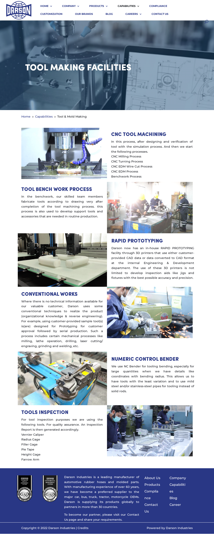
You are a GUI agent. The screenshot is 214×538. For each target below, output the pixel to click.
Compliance (158, 6)
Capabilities (127, 6)
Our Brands (84, 13)
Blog (109, 13)
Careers (131, 13)
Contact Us (160, 13)
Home (44, 6)
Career (175, 505)
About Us (152, 478)
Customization (51, 13)
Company (69, 6)
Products (96, 6)
